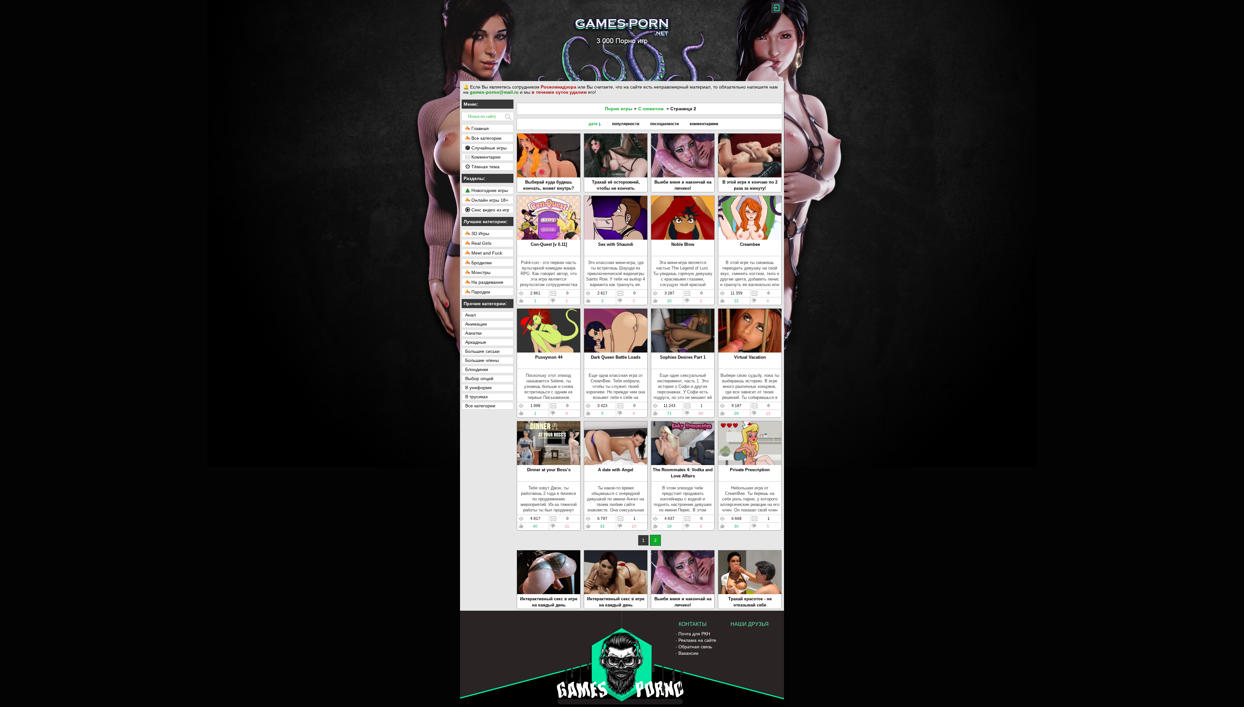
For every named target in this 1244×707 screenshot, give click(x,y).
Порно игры (618, 108)
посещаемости (664, 124)
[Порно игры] (622, 40)
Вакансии (688, 653)
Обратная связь (695, 646)
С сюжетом (650, 108)
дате (593, 124)
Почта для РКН (694, 633)
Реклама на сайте (697, 640)
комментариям (704, 124)
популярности (625, 124)
